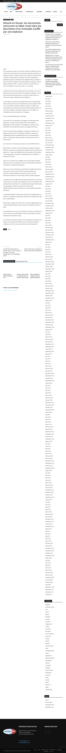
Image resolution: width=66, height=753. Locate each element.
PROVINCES (48, 672)
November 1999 (49, 587)
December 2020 (49, 261)
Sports (47, 682)
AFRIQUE (47, 604)
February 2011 (49, 543)
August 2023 (48, 184)
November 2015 (49, 405)
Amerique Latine (49, 607)
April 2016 (48, 393)
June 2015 (48, 417)
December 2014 (49, 431)
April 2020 (48, 281)
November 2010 (49, 550)
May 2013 (48, 478)
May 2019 (48, 308)
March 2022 (48, 225)
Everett (47, 641)
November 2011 (49, 521)
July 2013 (47, 473)
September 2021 (49, 240)
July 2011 (47, 531)
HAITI (46, 648)
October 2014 (49, 436)
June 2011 (48, 533)
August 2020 (48, 271)
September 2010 (49, 555)
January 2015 (48, 429)
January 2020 (48, 288)
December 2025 (49, 116)
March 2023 (48, 196)
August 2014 (48, 441)
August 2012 (48, 499)
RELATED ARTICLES (9, 261)
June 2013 (48, 475)
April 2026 (48, 106)
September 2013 (49, 468)
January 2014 (48, 458)
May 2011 (48, 536)
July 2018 (47, 332)
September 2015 (49, 410)
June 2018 (48, 334)
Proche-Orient (49, 670)
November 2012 (49, 492)
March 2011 (48, 541)
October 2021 (49, 237)
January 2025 (48, 142)
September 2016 (49, 380)
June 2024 (48, 159)
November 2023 (49, 176)
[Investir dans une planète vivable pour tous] (9, 269)
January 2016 (48, 400)
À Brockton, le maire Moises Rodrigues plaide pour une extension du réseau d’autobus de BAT (53, 44)
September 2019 (49, 298)
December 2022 (49, 203)
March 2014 (48, 453)
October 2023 (49, 179)
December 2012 (49, 490)
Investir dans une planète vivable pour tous (8, 276)
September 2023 (49, 181)
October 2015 (49, 407)
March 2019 (48, 312)
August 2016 (48, 383)
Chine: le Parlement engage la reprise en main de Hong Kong (35, 276)
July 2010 (47, 560)
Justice (47, 653)
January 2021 (48, 259)
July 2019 (47, 303)
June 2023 (48, 188)
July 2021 (47, 244)
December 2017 (49, 344)
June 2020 (48, 276)
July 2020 (47, 274)
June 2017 (48, 359)
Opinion (47, 663)
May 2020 (48, 278)
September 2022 (49, 210)
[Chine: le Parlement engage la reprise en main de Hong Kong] (36, 269)
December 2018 (49, 320)
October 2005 (49, 582)
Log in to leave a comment (10, 290)
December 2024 (49, 145)
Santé (46, 677)
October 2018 (49, 325)
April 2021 (48, 252)
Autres (47, 612)
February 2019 (49, 315)
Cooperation (48, 624)
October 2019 (49, 295)
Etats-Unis (48, 636)
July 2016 (47, 385)
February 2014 (49, 456)
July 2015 (47, 414)
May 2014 (48, 448)
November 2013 (49, 463)
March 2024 (48, 167)
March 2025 (48, 137)
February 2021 (49, 257)
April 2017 (48, 363)
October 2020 (49, 266)
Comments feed (49, 704)
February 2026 (49, 111)
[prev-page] (4, 281)
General (47, 643)
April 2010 (48, 567)
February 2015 (49, 427)
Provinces (48, 675)
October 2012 (49, 495)
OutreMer (48, 665)
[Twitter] (62, 1)
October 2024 (49, 150)
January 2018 (48, 342)
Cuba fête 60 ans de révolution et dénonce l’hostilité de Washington (33, 249)
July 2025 (47, 128)
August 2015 (48, 412)
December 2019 (49, 291)
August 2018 (48, 329)
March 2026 (48, 108)
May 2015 (48, 419)
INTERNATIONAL (11, 17)
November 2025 (49, 118)
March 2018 (48, 337)
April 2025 (48, 135)
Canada (47, 619)
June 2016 (48, 388)
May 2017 (48, 361)
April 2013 (48, 480)
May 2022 (48, 220)
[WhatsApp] (8, 38)
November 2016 (49, 376)
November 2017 (49, 346)
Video (46, 687)
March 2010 (48, 570)
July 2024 (47, 157)
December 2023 (49, 174)
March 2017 (48, 366)
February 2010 (49, 572)
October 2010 (49, 553)
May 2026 (48, 103)
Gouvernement (49, 646)
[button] (61, 12)
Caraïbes (47, 621)
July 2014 (47, 444)
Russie (9, 229)
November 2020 (49, 264)
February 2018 (49, 339)
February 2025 (49, 140)
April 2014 (48, 451)
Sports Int (48, 685)
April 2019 (48, 310)
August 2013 (48, 470)
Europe (47, 638)
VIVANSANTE (48, 689)
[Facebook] (60, 1)
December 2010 (49, 548)
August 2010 (48, 558)
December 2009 (49, 577)
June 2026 (48, 101)
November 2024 (49, 147)
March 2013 (48, 482)
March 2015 (48, 424)
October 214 (48, 594)
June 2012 (48, 504)
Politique (47, 668)
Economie (48, 629)
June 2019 (48, 305)
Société (47, 680)
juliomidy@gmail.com (24, 742)
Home (4, 17)
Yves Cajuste (48, 79)
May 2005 (48, 584)
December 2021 (49, 232)
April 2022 (48, 222)
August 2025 (48, 125)
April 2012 (48, 509)
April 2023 (48, 193)
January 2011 (48, 546)
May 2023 (48, 191)
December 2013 (49, 461)
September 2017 (49, 351)
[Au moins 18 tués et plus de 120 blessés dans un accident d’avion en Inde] (23, 269)
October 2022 (49, 208)
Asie (18, 17)
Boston (47, 614)
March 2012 (48, 512)
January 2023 (48, 201)
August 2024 (48, 154)
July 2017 (47, 356)
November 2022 (49, 205)
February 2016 (49, 397)
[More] (16, 38)
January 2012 (48, 516)
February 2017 (49, 368)
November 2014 (49, 434)
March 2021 (48, 254)
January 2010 (48, 575)
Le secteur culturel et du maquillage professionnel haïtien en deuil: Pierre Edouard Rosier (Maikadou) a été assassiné (53, 83)
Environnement (49, 634)
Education (48, 631)
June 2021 (48, 247)
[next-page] (7, 281)
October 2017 (49, 349)
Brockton (47, 617)
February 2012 (49, 514)
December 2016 (49, 373)
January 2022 (48, 230)
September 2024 (49, 152)
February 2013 (49, 485)
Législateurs (48, 655)
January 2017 (48, 371)
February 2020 (49, 286)
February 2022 (49, 227)
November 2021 (49, 235)
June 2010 (48, 563)
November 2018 (49, 322)
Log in (47, 700)
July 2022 (47, 215)
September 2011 (49, 526)
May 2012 (48, 507)
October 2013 (49, 465)
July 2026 (47, 99)
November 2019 (49, 293)
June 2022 (48, 218)
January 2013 (48, 487)
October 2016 (49, 378)
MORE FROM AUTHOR (21, 261)
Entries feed (48, 702)
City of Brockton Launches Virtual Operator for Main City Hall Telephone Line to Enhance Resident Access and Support (54, 67)
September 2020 (49, 269)
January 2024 (48, 171)
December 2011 (49, 519)
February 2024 (49, 169)
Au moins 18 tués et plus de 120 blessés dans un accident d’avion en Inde (22, 276)
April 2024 (48, 164)
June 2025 (48, 130)
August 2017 (48, 354)
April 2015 (48, 422)
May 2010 (48, 565)
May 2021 (48, 249)
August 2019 (48, 300)
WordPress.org (49, 707)
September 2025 (49, 123)
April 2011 (48, 538)
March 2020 (48, 283)
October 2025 (49, 120)
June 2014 (48, 446)
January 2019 (48, 317)
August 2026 (48, 96)
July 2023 (47, 186)
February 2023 (49, 198)
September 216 (49, 589)
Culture (47, 626)
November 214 (49, 592)
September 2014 (49, 439)
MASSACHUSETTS (50, 658)
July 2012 (47, 502)
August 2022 (48, 213)
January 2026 (48, 113)
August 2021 (48, 242)
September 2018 (49, 327)
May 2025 (48, 133)
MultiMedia (48, 660)
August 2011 (48, 529)
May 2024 (48, 162)
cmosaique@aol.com (24, 741)
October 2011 (49, 524)
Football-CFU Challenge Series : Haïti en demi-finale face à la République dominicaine (53, 51)
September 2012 (49, 497)
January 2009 (48, 580)
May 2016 (48, 390)
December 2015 (49, 402)
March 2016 (48, 395)
